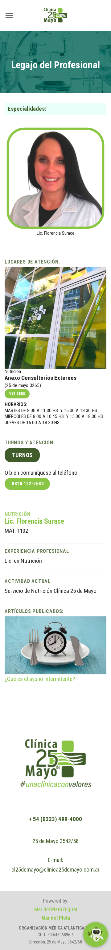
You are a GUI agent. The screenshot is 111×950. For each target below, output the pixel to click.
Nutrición (17, 514)
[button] (9, 15)
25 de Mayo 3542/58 (55, 841)
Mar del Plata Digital (55, 909)
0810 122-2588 (28, 483)
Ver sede (17, 393)
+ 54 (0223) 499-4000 (55, 819)
